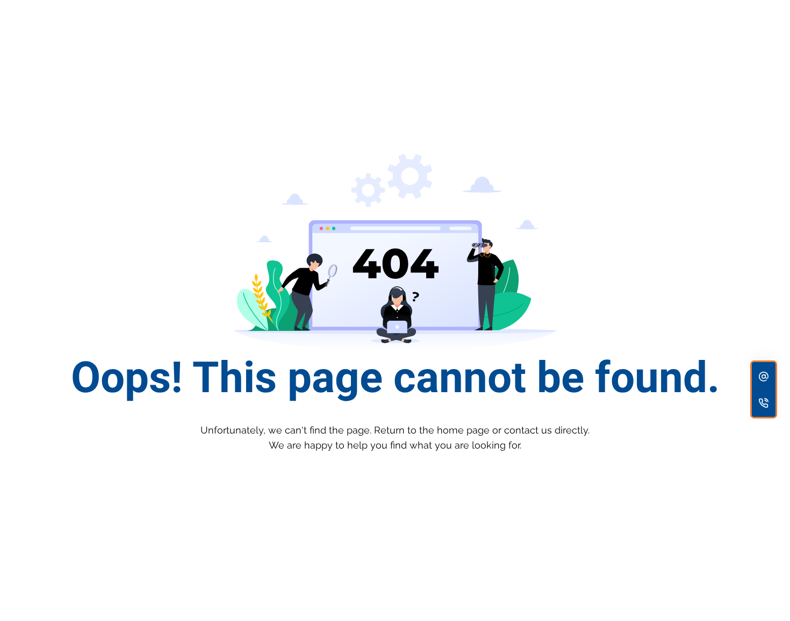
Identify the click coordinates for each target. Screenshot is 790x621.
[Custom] (764, 376)
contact (521, 430)
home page (463, 430)
